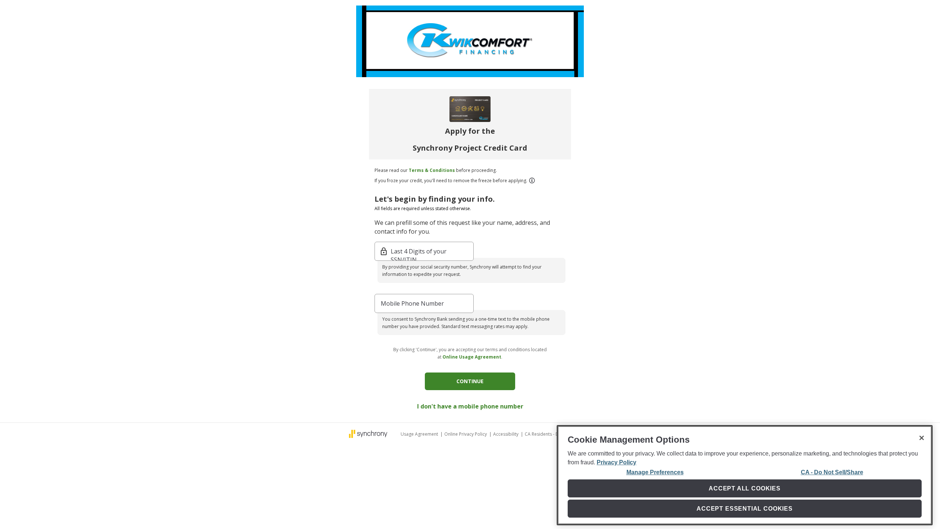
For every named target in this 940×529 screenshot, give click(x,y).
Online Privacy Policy (466, 434)
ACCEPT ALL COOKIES (745, 488)
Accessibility (506, 434)
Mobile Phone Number (412, 303)
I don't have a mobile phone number (470, 406)
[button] (531, 180)
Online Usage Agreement (471, 357)
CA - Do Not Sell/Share (832, 472)
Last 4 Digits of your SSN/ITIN (418, 251)
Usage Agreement (420, 434)
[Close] (922, 438)
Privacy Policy (616, 462)
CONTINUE (470, 381)
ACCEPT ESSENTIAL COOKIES (745, 508)
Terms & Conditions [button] (432, 170)
